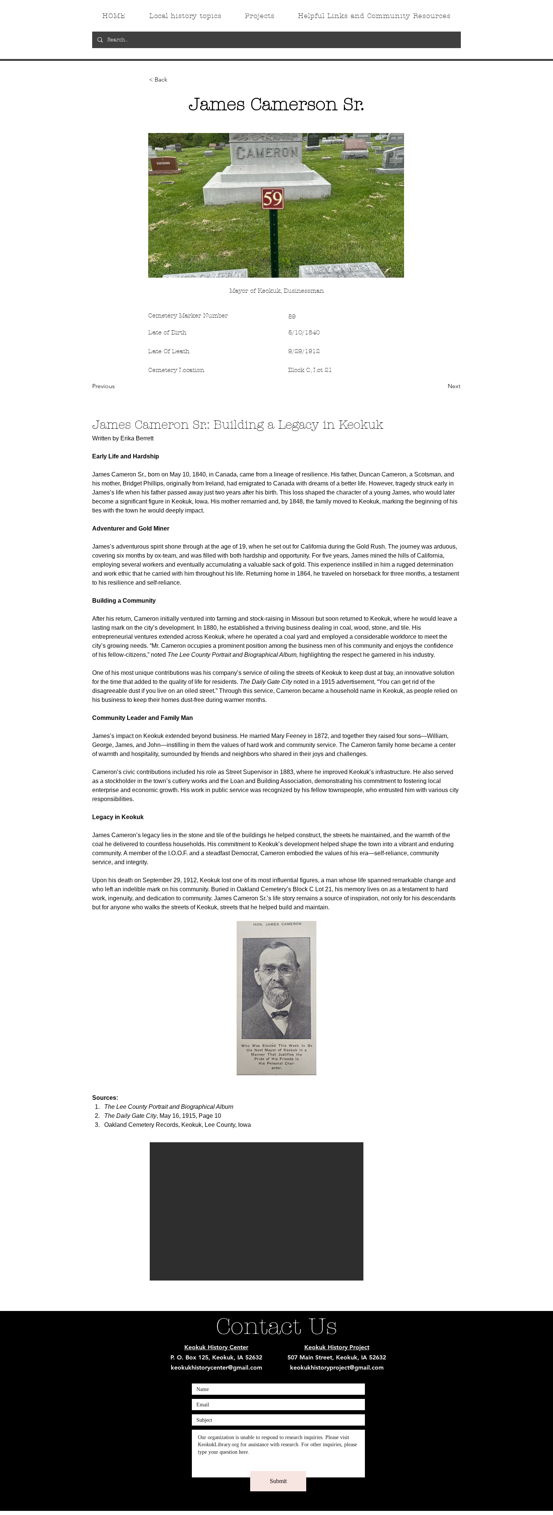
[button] (174, 79)
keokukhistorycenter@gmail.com (216, 1367)
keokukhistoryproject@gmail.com (337, 1367)
